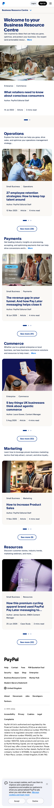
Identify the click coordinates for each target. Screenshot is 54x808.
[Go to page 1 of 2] (26, 119)
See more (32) (27, 642)
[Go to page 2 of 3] (28, 220)
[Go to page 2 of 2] (29, 119)
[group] (27, 182)
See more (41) (27, 334)
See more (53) (27, 438)
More (29, 40)
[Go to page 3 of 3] (30, 220)
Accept (16, 801)
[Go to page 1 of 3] (25, 220)
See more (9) (27, 537)
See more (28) (27, 229)
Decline (35, 801)
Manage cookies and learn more (24, 793)
